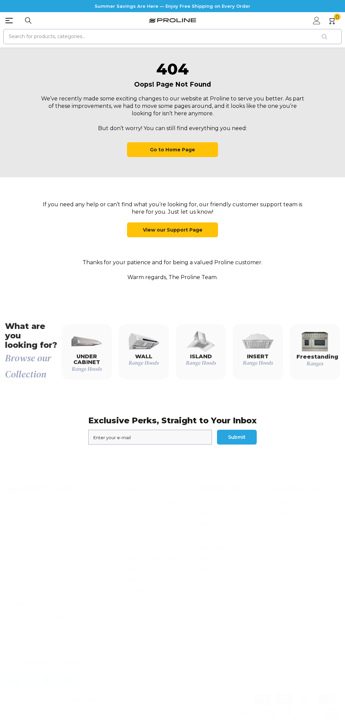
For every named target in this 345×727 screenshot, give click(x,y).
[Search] (28, 21)
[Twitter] (67, 680)
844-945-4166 (34, 650)
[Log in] (316, 20)
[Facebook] (13, 680)
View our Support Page (172, 230)
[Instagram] (31, 680)
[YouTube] (49, 680)
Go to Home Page (172, 150)
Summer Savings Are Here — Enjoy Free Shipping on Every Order (172, 6)
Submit (237, 437)
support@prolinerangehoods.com (58, 662)
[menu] (9, 21)
